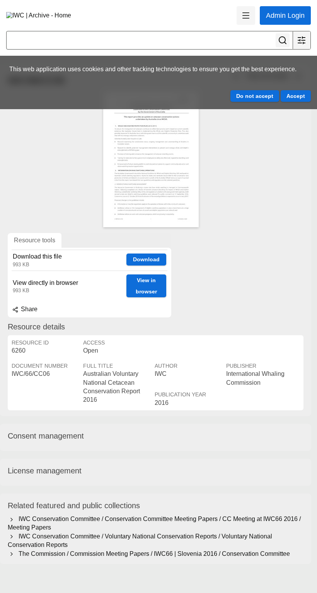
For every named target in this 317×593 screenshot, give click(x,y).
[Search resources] (283, 40)
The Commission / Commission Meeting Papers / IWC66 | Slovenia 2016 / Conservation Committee (152, 553)
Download (146, 259)
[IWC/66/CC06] (151, 159)
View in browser (146, 286)
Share (28, 309)
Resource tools (34, 240)
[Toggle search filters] (301, 40)
